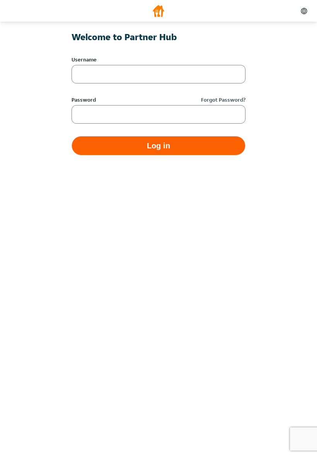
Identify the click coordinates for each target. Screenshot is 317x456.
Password (84, 99)
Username (84, 59)
